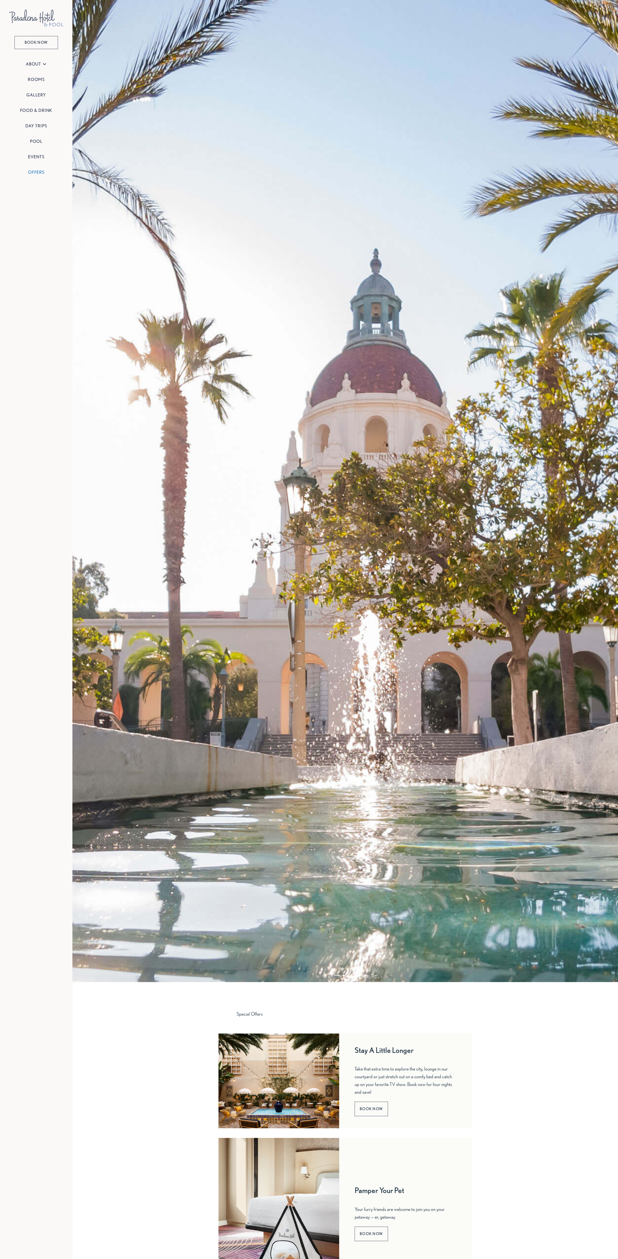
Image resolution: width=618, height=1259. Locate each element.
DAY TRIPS (36, 125)
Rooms (36, 79)
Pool (36, 141)
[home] (36, 18)
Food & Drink (36, 110)
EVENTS (36, 156)
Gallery (36, 94)
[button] (36, 64)
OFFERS (36, 172)
